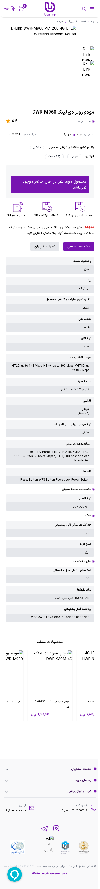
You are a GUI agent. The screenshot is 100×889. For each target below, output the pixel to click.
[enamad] (42, 847)
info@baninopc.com (15, 811)
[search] (77, 9)
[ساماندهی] (84, 847)
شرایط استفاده (40, 873)
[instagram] (56, 829)
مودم (79, 134)
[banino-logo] (50, 9)
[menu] (92, 9)
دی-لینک (67, 134)
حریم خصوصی (59, 873)
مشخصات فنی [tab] (78, 246)
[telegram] (44, 829)
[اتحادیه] (65, 847)
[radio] (37, 147)
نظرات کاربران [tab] (44, 246)
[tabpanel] (50, 439)
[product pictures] (86, 53)
